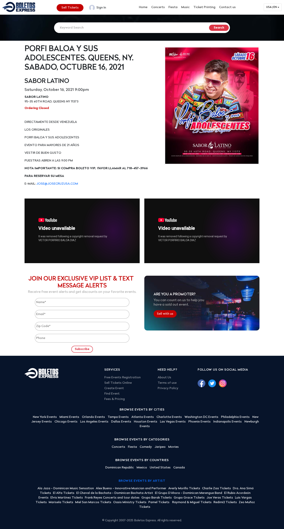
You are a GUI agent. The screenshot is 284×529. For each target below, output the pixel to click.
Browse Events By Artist (142, 481)
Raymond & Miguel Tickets (192, 502)
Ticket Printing (204, 7)
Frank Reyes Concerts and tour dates (112, 497)
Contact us (227, 7)
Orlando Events (93, 417)
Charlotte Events (169, 417)
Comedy (146, 447)
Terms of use (167, 382)
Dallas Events (121, 421)
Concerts (158, 7)
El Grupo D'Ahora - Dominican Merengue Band (188, 493)
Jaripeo (160, 447)
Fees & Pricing (114, 399)
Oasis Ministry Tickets (129, 502)
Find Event (112, 393)
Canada (179, 467)
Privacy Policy (168, 388)
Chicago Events (65, 421)
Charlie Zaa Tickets (216, 488)
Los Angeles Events (94, 421)
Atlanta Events (142, 417)
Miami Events (69, 417)
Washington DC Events (201, 417)
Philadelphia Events (235, 417)
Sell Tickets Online (118, 382)
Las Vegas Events (173, 421)
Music (185, 7)
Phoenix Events (199, 421)
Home (143, 7)
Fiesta (173, 7)
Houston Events (145, 421)
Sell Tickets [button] (70, 7)
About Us (164, 377)
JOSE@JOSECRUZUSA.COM (57, 183)
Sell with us (165, 313)
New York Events (45, 417)
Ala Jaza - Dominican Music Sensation (65, 488)
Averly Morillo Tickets (184, 488)
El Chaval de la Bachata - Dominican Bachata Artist (114, 493)
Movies (173, 447)
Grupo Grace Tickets (189, 497)
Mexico (142, 467)
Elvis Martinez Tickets (66, 497)
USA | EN (271, 7)
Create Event (114, 388)
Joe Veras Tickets (220, 497)
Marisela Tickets (61, 502)
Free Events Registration (122, 377)
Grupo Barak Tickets (156, 497)
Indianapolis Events (227, 421)
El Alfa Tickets (63, 493)
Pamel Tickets (159, 502)
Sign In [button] (101, 7)
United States (160, 467)
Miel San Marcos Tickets (93, 502)
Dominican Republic (119, 467)
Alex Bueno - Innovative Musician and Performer (131, 488)
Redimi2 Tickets (225, 502)
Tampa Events (118, 417)
